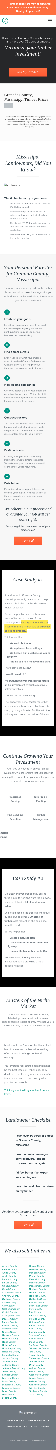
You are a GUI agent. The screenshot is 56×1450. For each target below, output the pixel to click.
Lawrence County (11, 1388)
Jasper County (9, 1361)
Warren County (36, 1371)
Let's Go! (28, 541)
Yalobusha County (38, 1391)
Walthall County (37, 1368)
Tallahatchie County (39, 1348)
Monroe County (37, 1282)
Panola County (36, 1302)
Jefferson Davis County (13, 1368)
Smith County (36, 1338)
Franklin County (10, 1325)
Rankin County (36, 1325)
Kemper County (10, 1374)
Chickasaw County (11, 1292)
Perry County (35, 1309)
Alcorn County (9, 1269)
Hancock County (10, 1335)
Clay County (8, 1305)
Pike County (35, 1312)
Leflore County (9, 1397)
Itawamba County (11, 1355)
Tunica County (36, 1361)
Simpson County (37, 1335)
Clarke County (9, 1302)
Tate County (35, 1351)
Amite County (9, 1272)
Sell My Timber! (28, 72)
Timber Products (38, 1420)
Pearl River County (38, 1305)
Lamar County (9, 1381)
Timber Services (17, 1427)
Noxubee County (37, 1295)
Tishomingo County (39, 1358)
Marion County (36, 1276)
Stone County (36, 1342)
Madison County (37, 1272)
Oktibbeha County (38, 1299)
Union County (36, 1365)
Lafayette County (10, 1378)
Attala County (9, 1276)
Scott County (35, 1328)
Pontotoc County (37, 1315)
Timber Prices (15, 1420)
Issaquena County (11, 1351)
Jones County (9, 1371)
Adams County (9, 1266)
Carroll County (9, 1289)
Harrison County (10, 1338)
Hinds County (9, 1342)
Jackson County (10, 1358)
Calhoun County (10, 1285)
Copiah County (9, 1312)
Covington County (11, 1315)
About (45, 1427)
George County (10, 1328)
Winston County (37, 1388)
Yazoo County (36, 1394)
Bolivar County (9, 1282)
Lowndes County (37, 1269)
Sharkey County (37, 1332)
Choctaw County (10, 1295)
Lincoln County (36, 1266)
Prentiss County (37, 1318)
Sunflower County (38, 1345)
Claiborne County (11, 1299)
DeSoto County (10, 1318)
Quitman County (37, 1322)
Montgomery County (39, 1285)
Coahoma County (11, 1309)
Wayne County (36, 1378)
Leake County (9, 1391)
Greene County (10, 1332)
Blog (34, 1427)
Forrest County (9, 1322)
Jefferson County (10, 1365)
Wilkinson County (38, 1384)
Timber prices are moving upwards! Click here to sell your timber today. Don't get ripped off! (29, 7)
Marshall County (37, 1279)
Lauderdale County (11, 1384)
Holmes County (10, 1345)
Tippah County (36, 1355)
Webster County (37, 1381)
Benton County (9, 1279)
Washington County (39, 1374)
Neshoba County (37, 1289)
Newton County (37, 1292)
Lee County (8, 1394)
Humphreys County (12, 1348)
